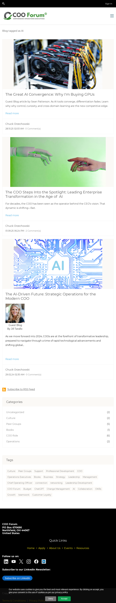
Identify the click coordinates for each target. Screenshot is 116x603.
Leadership (74, 477)
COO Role (12, 435)
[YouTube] (14, 561)
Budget (27, 489)
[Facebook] (36, 561)
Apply (41, 548)
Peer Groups (13, 424)
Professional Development (60, 471)
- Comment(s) (32, 128)
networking (56, 483)
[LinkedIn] (6, 561)
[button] (3, 3)
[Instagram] (29, 561)
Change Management (58, 489)
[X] (21, 561)
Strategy (60, 477)
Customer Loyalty (41, 494)
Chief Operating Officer (19, 483)
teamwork (23, 494)
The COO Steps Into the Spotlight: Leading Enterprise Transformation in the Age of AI (53, 194)
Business (48, 477)
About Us (54, 548)
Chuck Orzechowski (17, 124)
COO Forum (13, 489)
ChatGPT (39, 489)
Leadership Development (79, 483)
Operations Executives (19, 477)
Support (38, 471)
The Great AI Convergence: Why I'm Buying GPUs (50, 94)
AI (74, 489)
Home (31, 548)
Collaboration (85, 489)
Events (68, 548)
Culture (10, 418)
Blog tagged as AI (13, 30)
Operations (13, 441)
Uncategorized (15, 412)
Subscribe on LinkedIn (17, 578)
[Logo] (25, 15)
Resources (82, 548)
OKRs (98, 489)
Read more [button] (12, 113)
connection (41, 483)
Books (10, 429)
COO (79, 471)
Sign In (108, 3)
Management (90, 477)
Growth (11, 494)
